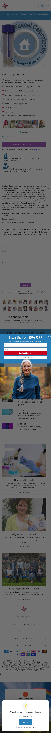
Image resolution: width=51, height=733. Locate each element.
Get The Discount (25, 353)
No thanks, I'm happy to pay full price (25, 357)
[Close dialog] (48, 336)
